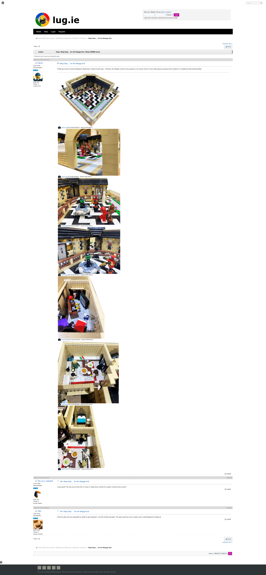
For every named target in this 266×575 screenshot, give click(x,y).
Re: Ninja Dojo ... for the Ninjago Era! (74, 481)
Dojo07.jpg (64, 469)
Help (46, 32)
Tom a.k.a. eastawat (45, 481)
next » (230, 43)
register (168, 12)
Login (53, 32)
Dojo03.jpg (64, 226)
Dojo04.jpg (64, 275)
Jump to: (211, 553)
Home (38, 32)
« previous (225, 43)
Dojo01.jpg (64, 127)
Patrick (40, 63)
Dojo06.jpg (64, 404)
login (162, 12)
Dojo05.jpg (64, 339)
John (39, 511)
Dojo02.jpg (64, 176)
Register (62, 32)
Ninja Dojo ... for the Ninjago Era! (72, 64)
